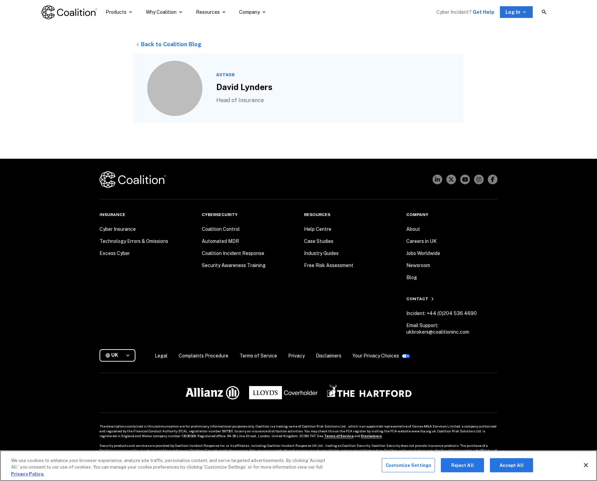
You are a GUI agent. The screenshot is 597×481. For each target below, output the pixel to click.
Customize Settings (408, 465)
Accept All (512, 465)
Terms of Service (339, 436)
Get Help (483, 12)
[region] (298, 465)
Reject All (462, 465)
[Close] (586, 465)
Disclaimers (371, 436)
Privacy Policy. (27, 474)
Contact (417, 298)
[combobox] (120, 355)
